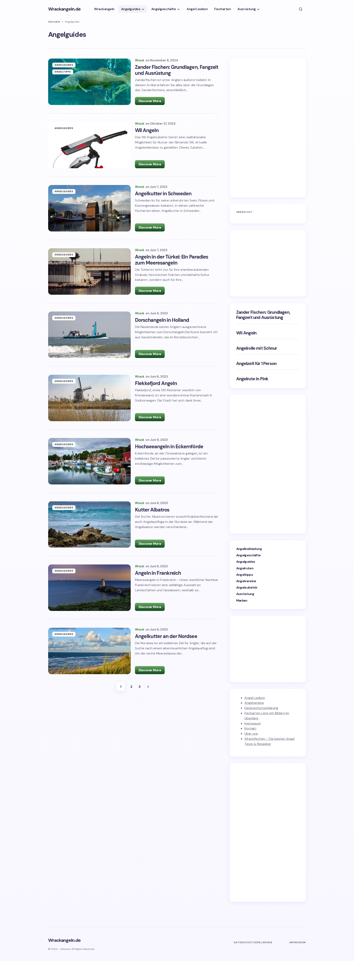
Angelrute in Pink (252, 379)
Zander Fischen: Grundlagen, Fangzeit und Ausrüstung (263, 315)
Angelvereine (246, 581)
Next (148, 686)
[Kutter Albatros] (89, 524)
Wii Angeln (246, 333)
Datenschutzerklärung (261, 708)
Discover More (150, 101)
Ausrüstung (245, 594)
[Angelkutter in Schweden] (89, 208)
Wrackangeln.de (64, 9)
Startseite (54, 21)
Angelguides (64, 64)
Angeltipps (63, 71)
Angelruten (245, 568)
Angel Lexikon (254, 698)
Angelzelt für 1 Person (256, 363)
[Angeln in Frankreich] (89, 587)
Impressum (252, 723)
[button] (300, 9)
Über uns (251, 733)
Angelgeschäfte (248, 555)
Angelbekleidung (249, 549)
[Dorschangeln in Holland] (89, 334)
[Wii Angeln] (89, 145)
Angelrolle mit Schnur (256, 348)
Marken (241, 600)
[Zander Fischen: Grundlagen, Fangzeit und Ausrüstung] (89, 81)
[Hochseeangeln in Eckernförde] (89, 461)
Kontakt (250, 728)
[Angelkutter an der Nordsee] (89, 651)
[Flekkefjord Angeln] (89, 398)
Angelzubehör (247, 587)
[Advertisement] (267, 127)
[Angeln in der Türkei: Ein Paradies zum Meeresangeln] (89, 271)
